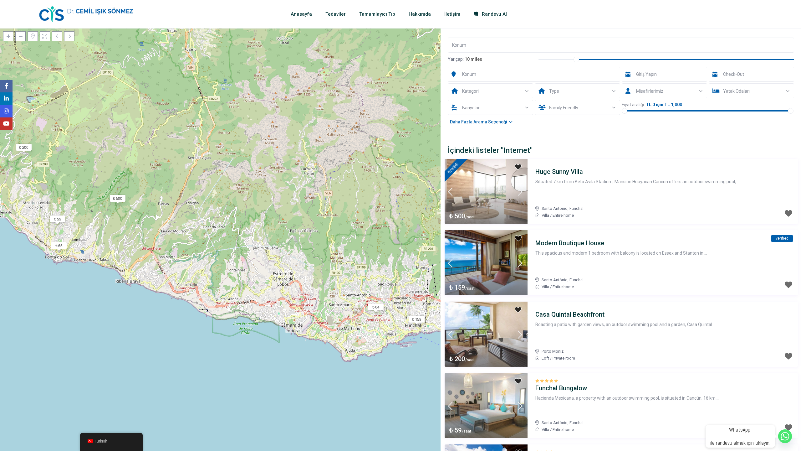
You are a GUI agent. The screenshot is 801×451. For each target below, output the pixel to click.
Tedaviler (335, 14)
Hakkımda (420, 14)
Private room (564, 358)
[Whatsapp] (785, 436)
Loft (545, 358)
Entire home (563, 215)
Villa (545, 215)
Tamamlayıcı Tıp (377, 14)
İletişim (452, 14)
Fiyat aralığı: (633, 104)
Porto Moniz (553, 351)
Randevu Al (494, 14)
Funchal (576, 208)
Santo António (555, 208)
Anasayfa (301, 14)
